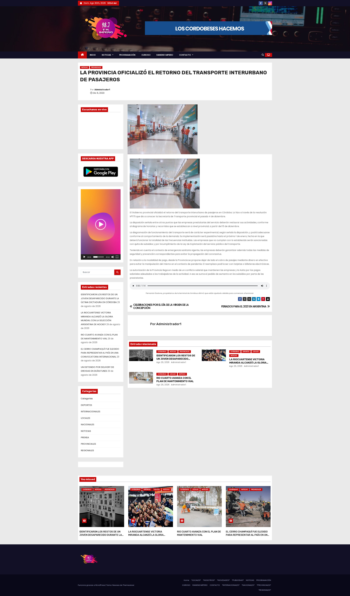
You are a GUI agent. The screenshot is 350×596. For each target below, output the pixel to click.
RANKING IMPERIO (165, 55)
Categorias (87, 398)
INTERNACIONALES (90, 411)
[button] (263, 54)
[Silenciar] (112, 257)
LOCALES (85, 418)
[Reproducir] (84, 257)
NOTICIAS (107, 55)
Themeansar (128, 585)
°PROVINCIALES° (264, 585)
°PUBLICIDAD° (238, 580)
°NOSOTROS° (209, 580)
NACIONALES (87, 424)
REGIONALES (87, 450)
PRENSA (85, 437)
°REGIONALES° (265, 590)
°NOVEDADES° (223, 580)
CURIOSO (146, 55)
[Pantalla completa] (117, 257)
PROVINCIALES (96, 67)
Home (186, 580)
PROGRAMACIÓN (127, 55)
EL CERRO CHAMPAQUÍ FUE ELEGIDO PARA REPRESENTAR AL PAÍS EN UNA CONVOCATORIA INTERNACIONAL (100, 352)
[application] (101, 224)
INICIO (93, 55)
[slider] (98, 257)
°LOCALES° (196, 580)
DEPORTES (86, 405)
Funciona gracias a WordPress (92, 585)
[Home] (82, 54)
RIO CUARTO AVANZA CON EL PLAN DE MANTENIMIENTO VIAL (175, 379)
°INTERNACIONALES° (231, 585)
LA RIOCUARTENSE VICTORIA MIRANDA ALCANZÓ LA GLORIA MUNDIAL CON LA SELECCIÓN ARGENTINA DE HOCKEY (146, 536)
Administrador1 (102, 90)
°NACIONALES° (248, 585)
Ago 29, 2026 (162, 362)
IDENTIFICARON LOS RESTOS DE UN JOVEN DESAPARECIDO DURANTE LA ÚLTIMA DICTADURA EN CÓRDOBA (100, 298)
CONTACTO (185, 55)
